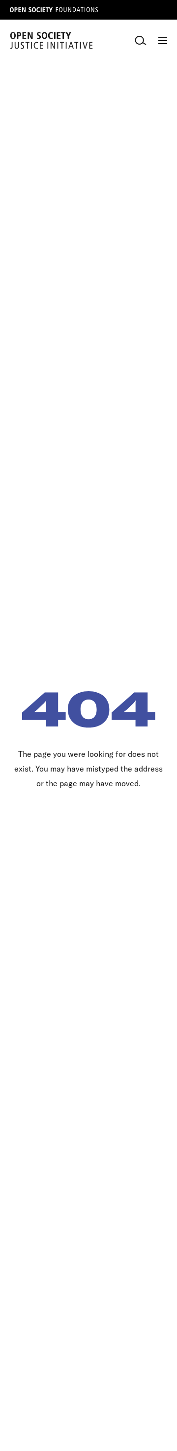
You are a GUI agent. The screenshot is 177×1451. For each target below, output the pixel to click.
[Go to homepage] (51, 40)
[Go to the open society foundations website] (54, 10)
